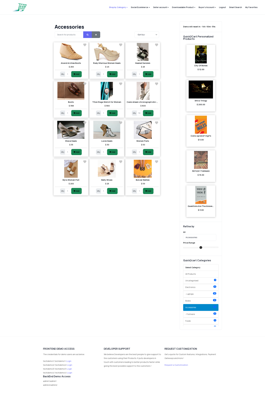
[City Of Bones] (201, 54)
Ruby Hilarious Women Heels (106, 63)
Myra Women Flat (71, 180)
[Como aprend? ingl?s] (201, 125)
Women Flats (142, 141)
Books (200, 300)
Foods (200, 320)
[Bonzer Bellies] (143, 169)
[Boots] (71, 91)
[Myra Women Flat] (71, 169)
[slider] (200, 247)
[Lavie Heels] (107, 130)
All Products (190, 274)
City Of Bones (200, 65)
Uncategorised (200, 280)
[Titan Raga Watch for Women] (107, 91)
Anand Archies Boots (71, 63)
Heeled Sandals (142, 63)
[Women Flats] (143, 130)
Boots (71, 102)
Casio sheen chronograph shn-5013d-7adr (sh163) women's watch (143, 102)
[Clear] (96, 34)
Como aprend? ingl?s (201, 136)
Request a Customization (176, 365)
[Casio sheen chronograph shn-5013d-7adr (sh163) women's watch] (143, 91)
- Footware (200, 314)
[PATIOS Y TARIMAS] (201, 160)
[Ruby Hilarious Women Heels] (107, 52)
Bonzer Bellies (142, 180)
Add (77, 74)
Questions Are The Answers (201, 206)
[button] (118, 7)
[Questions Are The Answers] (201, 195)
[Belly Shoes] (107, 169)
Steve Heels (71, 141)
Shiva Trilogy (201, 100)
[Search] (87, 34)
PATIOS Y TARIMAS (201, 171)
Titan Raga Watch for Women (106, 102)
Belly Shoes (106, 180)
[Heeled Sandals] (143, 52)
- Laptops (200, 293)
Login (68, 361)
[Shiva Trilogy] (201, 89)
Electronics (200, 287)
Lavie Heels (106, 141)
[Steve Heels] (71, 130)
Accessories (200, 307)
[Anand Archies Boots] (71, 52)
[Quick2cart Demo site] (19, 7)
